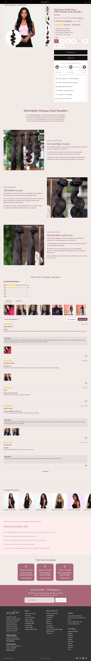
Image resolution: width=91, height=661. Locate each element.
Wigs (69, 649)
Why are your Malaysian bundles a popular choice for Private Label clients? (25, 540)
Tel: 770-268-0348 (45, 578)
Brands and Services (52, 613)
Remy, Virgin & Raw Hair (75, 622)
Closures (70, 637)
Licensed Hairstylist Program (54, 629)
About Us (49, 623)
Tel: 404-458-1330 (26, 578)
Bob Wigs (28, 615)
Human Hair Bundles (10, 5)
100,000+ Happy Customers (66, 90)
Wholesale (49, 617)
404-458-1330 (10, 641)
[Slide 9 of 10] (47, 47)
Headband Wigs (29, 623)
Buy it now (71, 58)
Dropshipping (50, 615)
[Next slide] (85, 502)
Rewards (49, 619)
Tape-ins (70, 647)
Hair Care (70, 641)
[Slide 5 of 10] (47, 28)
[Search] (6, 2)
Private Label (10, 658)
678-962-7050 (10, 650)
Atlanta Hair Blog (73, 631)
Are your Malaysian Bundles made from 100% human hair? (20, 536)
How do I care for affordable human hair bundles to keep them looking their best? (27, 548)
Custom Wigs (29, 627)
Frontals (70, 639)
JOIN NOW (61, 600)
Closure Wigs (29, 619)
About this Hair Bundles (64, 98)
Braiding (70, 635)
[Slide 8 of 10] (47, 42)
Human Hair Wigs (30, 613)
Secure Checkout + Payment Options (68, 78)
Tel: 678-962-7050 (64, 578)
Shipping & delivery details (65, 86)
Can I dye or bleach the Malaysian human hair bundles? (19, 544)
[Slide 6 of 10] (47, 32)
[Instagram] (80, 658)
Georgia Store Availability (65, 94)
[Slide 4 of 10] (47, 23)
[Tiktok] (86, 658)
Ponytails (70, 645)
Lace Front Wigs (29, 617)
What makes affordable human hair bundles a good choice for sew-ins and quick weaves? (29, 532)
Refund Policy (50, 631)
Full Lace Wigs (29, 621)
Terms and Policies (45, 658)
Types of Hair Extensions (75, 616)
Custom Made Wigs (73, 624)
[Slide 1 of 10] (47, 9)
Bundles (70, 633)
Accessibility (49, 627)
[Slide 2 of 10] (47, 13)
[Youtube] (83, 658)
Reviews (48, 621)
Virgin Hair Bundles (22, 5)
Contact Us (49, 625)
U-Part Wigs (28, 625)
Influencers (49, 633)
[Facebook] (77, 658)
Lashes (70, 643)
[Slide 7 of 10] (47, 37)
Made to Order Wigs (31, 629)
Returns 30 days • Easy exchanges (68, 82)
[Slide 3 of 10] (47, 18)
